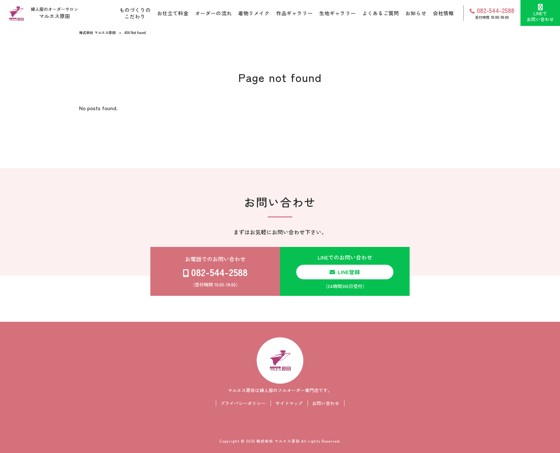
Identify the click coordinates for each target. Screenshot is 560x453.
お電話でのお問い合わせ (216, 271)
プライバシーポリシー (243, 403)
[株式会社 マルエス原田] (42, 13)
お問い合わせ (325, 403)
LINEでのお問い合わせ (345, 271)
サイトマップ (289, 403)
